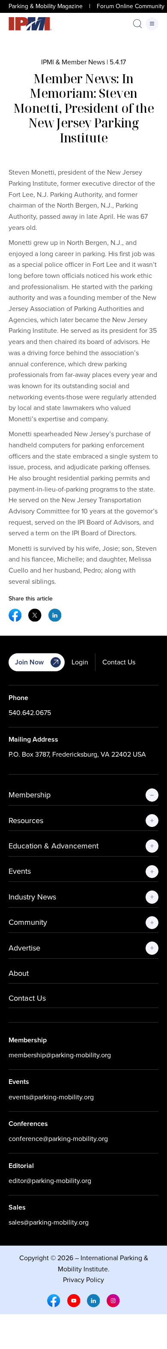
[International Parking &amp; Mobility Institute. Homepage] (30, 23)
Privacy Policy (83, 1280)
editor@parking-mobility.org (50, 1181)
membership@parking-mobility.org (60, 1055)
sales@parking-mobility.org (49, 1222)
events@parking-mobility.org (51, 1097)
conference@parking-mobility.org (58, 1139)
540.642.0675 (30, 713)
